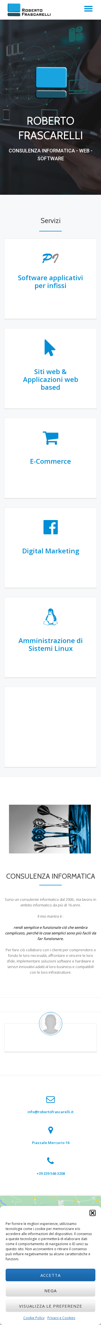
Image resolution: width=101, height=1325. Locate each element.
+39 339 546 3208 (50, 1173)
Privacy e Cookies (61, 1317)
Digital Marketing (50, 550)
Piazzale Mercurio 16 (50, 1142)
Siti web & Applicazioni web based (50, 379)
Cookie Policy (34, 1317)
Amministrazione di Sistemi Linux (51, 644)
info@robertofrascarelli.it (50, 1111)
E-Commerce (50, 461)
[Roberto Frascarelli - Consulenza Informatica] (30, 10)
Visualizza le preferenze (50, 1306)
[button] (92, 1213)
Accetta (50, 1275)
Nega (50, 1290)
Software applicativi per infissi (50, 281)
